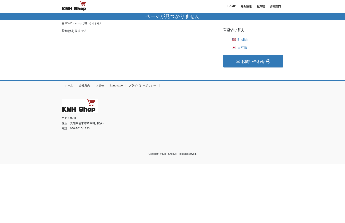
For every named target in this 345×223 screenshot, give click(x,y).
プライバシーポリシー (143, 85)
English (242, 39)
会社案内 (84, 85)
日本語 (242, 47)
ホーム (69, 85)
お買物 (100, 85)
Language (116, 85)
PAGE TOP (333, 212)
